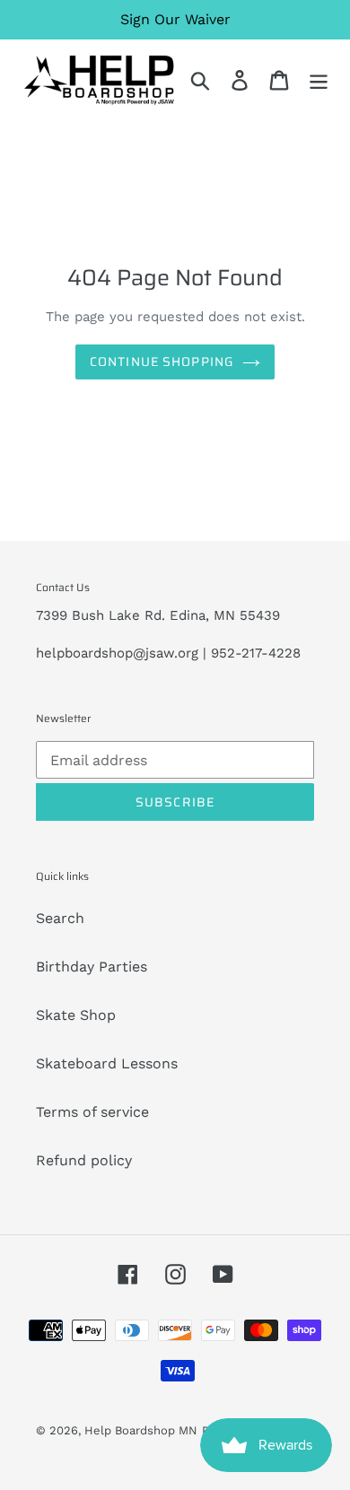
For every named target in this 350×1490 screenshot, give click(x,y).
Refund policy (84, 1160)
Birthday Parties (91, 966)
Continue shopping (161, 361)
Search (60, 918)
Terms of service (92, 1111)
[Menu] (318, 80)
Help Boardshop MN (140, 1430)
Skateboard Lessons (107, 1063)
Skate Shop (76, 1015)
